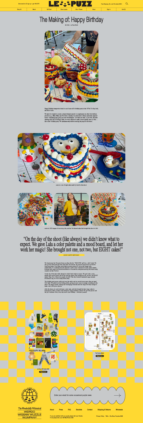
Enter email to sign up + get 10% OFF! (28, 3)
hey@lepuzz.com (68, 417)
